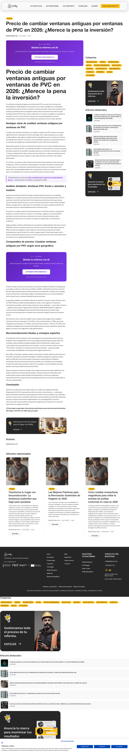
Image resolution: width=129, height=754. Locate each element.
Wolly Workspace (52, 570)
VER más (15, 534)
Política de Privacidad (65, 587)
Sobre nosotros (69, 561)
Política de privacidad (67, 741)
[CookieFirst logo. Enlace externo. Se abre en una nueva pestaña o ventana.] (2, 743)
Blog (65, 554)
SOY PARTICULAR (36, 6)
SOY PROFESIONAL (52, 6)
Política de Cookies (79, 587)
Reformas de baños (81, 591)
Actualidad (90, 75)
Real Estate (116, 65)
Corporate (50, 564)
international (113, 62)
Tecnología (50, 567)
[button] (83, 6)
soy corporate (68, 6)
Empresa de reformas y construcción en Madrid (43, 591)
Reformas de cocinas (95, 591)
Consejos (90, 72)
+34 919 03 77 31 (110, 565)
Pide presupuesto (110, 6)
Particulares (50, 557)
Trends (102, 62)
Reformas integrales (67, 591)
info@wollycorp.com (111, 561)
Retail (89, 65)
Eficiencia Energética (53, 577)
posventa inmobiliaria (101, 65)
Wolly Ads (50, 573)
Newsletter (67, 557)
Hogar (9, 19)
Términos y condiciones (50, 587)
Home (48, 554)
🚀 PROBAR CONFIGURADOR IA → (44, 57)
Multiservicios (114, 69)
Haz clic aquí (33, 411)
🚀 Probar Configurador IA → (36, 272)
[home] (13, 6)
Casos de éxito (101, 69)
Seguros (89, 69)
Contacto (67, 564)
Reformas (100, 72)
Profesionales (91, 62)
